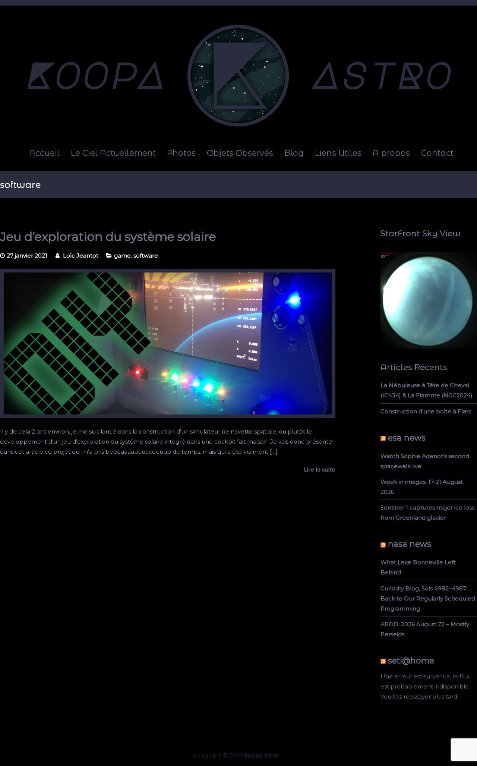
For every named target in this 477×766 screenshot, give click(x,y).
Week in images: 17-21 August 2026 (421, 486)
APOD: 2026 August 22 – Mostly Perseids (424, 629)
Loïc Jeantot (80, 255)
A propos (391, 153)
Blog (294, 153)
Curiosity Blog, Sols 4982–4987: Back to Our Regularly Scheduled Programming (427, 598)
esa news (407, 437)
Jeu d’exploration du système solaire (108, 236)
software (145, 255)
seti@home (411, 660)
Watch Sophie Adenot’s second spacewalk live (424, 461)
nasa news (409, 544)
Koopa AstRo (261, 755)
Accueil (44, 153)
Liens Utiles (338, 153)
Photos (181, 153)
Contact (437, 153)
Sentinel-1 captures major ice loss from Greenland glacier (427, 512)
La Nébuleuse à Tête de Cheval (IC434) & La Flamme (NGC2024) (426, 390)
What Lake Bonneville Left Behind (418, 567)
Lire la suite (319, 469)
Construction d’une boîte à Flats (425, 411)
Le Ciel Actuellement (113, 153)
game (122, 255)
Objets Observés (240, 153)
